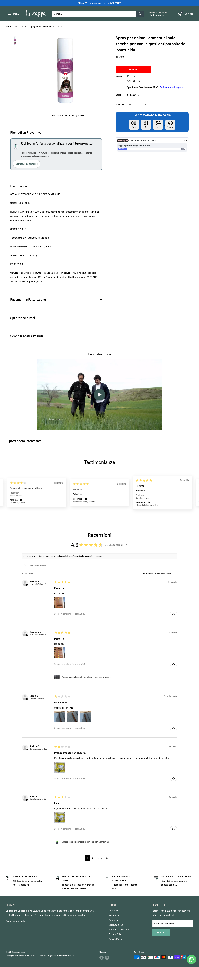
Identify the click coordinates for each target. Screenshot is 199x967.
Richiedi (161, 932)
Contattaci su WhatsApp (27, 164)
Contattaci (114, 920)
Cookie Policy (115, 938)
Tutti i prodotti (20, 26)
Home (8, 26)
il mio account (156, 15)
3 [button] (98, 857)
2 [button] (92, 857)
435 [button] (106, 857)
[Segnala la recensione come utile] (173, 614)
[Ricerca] (140, 14)
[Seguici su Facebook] (102, 957)
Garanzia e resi (116, 924)
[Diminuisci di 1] (130, 104)
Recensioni (114, 915)
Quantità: (120, 104)
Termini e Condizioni (119, 929)
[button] (21, 500)
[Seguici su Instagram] (107, 957)
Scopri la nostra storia (17, 921)
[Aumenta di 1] (145, 104)
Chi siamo (114, 910)
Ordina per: (147, 573)
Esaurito (133, 69)
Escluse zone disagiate (171, 87)
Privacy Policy (116, 934)
